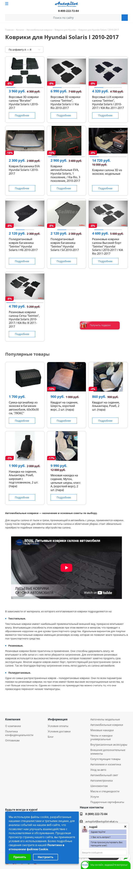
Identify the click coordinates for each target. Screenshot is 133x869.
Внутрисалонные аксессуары (108, 744)
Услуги (94, 796)
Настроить (45, 857)
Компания (12, 719)
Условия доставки (59, 731)
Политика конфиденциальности (19, 733)
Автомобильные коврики (106, 724)
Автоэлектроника (101, 780)
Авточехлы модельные (105, 719)
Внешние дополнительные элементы (107, 751)
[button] (10, 87)
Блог (51, 736)
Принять (19, 857)
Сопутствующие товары (105, 759)
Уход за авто (98, 769)
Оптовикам (12, 740)
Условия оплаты (58, 726)
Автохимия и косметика (105, 764)
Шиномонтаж (99, 786)
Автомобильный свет (104, 775)
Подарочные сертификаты (107, 802)
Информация (57, 719)
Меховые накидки (102, 730)
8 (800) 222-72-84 (96, 814)
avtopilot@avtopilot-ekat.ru (101, 821)
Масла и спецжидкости (104, 791)
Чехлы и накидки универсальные (101, 737)
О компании (13, 726)
